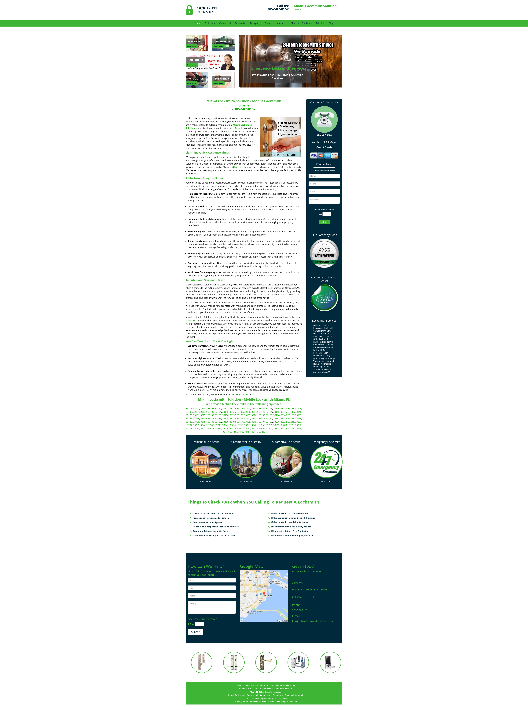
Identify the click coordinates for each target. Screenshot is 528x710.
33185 (189, 421)
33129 (298, 408)
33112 (233, 408)
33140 (226, 431)
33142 (254, 411)
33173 (218, 418)
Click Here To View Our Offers (324, 279)
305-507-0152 (278, 9)
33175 (233, 418)
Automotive (240, 23)
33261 (254, 425)
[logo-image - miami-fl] (264, 595)
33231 (291, 421)
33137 (240, 411)
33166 (291, 415)
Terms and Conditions (302, 23)
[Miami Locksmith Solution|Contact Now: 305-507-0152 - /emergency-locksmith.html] (326, 461)
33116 (240, 408)
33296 (298, 425)
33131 (196, 411)
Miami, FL (244, 105)
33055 (269, 428)
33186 (196, 421)
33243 (211, 425)
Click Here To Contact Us (324, 102)
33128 (291, 408)
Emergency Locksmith (326, 442)
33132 (203, 411)
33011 (203, 428)
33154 (247, 431)
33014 (225, 428)
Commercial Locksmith (246, 442)
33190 (225, 421)
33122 (254, 408)
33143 (262, 411)
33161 (254, 415)
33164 (276, 415)
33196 (254, 421)
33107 (211, 408)
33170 (203, 418)
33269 (276, 425)
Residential (210, 23)
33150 (189, 415)
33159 (247, 415)
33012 (211, 428)
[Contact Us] (210, 61)
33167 (298, 415)
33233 (298, 421)
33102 (196, 408)
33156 (225, 415)
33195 (247, 421)
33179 (262, 418)
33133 (211, 411)
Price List (320, 23)
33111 (225, 408)
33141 (233, 431)
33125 (269, 408)
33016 (240, 428)
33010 (196, 428)
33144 (269, 411)
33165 (284, 415)
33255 (233, 425)
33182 (284, 418)
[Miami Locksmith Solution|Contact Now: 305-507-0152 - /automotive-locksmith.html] (286, 461)
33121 (247, 408)
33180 (269, 418)
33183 (291, 418)
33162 (262, 415)
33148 (298, 411)
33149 (240, 431)
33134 (218, 411)
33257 (247, 425)
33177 (247, 418)
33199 (269, 421)
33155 (218, 415)
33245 (218, 425)
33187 (203, 421)
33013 (218, 428)
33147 (291, 411)
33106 (203, 408)
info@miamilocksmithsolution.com (312, 621)
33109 (276, 428)
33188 (211, 421)
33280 (284, 425)
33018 (254, 428)
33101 (189, 408)
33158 (240, 415)
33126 (276, 408)
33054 (262, 428)
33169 (196, 418)
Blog (331, 23)
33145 (276, 411)
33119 (291, 428)
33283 (291, 425)
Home (198, 23)
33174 (225, 418)
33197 (262, 421)
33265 (262, 425)
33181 (276, 418)
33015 (233, 428)
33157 (233, 415)
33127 (284, 408)
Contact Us (282, 23)
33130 (189, 411)
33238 (196, 425)
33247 (225, 425)
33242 (203, 425)
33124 (262, 408)
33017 (247, 428)
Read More (205, 481)
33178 (254, 418)
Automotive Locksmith (286, 442)
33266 (269, 425)
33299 (189, 428)
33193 (233, 421)
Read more (191, 46)
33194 (240, 421)
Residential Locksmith (206, 442)
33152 (203, 415)
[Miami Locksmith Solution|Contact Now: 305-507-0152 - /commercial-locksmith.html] (246, 461)
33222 (284, 421)
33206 (276, 421)
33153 (211, 415)
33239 (262, 431)
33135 (225, 411)
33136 (233, 411)
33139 (298, 428)
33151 (196, 415)
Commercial (225, 23)
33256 (240, 425)
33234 (189, 425)
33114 (284, 428)
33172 (211, 418)
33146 (284, 411)
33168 (189, 418)
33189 (218, 421)
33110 (218, 408)
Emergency (255, 23)
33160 (255, 431)
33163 (269, 415)
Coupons (269, 23)
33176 (240, 418)
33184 (298, 418)
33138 (247, 411)
